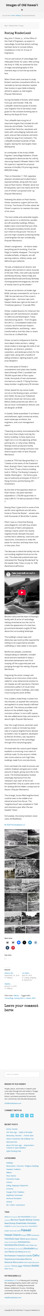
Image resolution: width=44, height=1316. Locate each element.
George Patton (24, 1226)
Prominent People (13, 1179)
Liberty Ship (18, 1249)
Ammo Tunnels (11, 1129)
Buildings (9, 1163)
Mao (36, 1249)
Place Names (11, 1176)
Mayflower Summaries (14, 1195)
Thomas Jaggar (17, 1266)
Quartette (7, 1266)
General (9, 1202)
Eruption (8, 1226)
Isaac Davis (20, 1238)
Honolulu (9, 1238)
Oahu (35, 1255)
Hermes (23, 1235)
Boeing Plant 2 (19, 998)
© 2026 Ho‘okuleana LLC (15, 824)
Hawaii (28, 998)
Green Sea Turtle (15, 1231)
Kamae (7, 1242)
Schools (9, 1182)
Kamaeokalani (13, 1242)
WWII (34, 998)
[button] (16, 837)
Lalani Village (29, 1245)
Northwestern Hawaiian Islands (18, 1255)
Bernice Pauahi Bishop (21, 1219)
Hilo (29, 1234)
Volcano (27, 1265)
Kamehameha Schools (15, 1245)
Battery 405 (9, 973)
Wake (6, 1269)
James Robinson (31, 1239)
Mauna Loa (12, 1251)
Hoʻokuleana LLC (11, 1280)
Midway (20, 1252)
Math (6, 1252)
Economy (9, 1189)
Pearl (25, 1262)
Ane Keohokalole (24, 1217)
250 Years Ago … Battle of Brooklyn (19, 1132)
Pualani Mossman (33, 1262)
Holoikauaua (35, 1235)
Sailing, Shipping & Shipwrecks (17, 1185)
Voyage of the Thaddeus (15, 1192)
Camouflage (9, 998)
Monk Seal (27, 1252)
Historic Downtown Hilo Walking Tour (20, 1139)
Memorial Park (11, 1142)
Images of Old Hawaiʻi (22, 5)
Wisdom (11, 1269)
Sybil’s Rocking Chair (13, 1151)
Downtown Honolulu (26, 1223)
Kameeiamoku (24, 1242)
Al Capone (14, 1217)
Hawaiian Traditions (13, 1169)
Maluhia (7, 984)
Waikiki (35, 1265)
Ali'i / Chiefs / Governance (15, 1205)
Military (16, 995)
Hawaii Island (12, 1235)
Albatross (8, 1217)
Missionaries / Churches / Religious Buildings (22, 1166)
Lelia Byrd (11, 1249)
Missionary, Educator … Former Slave (20, 1135)
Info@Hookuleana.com (13, 1103)
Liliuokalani (29, 1248)
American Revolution (13, 1198)
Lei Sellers (25, 973)
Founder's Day (15, 1226)
